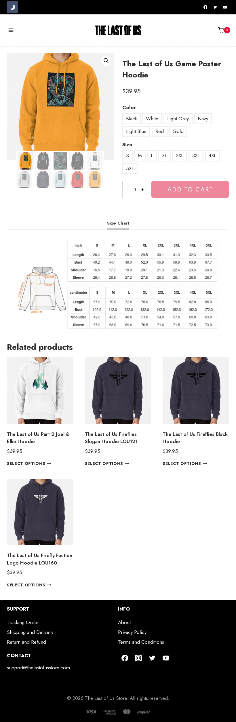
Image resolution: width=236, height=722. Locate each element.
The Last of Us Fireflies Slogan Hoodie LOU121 (111, 438)
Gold (178, 131)
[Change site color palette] (12, 7)
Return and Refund (26, 642)
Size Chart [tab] (118, 223)
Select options (26, 463)
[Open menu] (11, 30)
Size (127, 144)
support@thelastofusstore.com (38, 667)
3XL (196, 155)
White (152, 118)
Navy (203, 118)
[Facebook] (205, 7)
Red (159, 131)
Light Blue (136, 131)
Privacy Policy (132, 632)
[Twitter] (215, 7)
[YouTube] (225, 7)
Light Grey (178, 118)
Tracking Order (23, 622)
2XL (179, 155)
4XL (212, 155)
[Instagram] (139, 658)
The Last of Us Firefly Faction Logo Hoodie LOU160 (39, 559)
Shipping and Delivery (30, 632)
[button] (106, 61)
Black (131, 118)
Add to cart (190, 189)
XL (164, 155)
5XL (130, 168)
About (124, 622)
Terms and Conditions (141, 642)
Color (129, 107)
